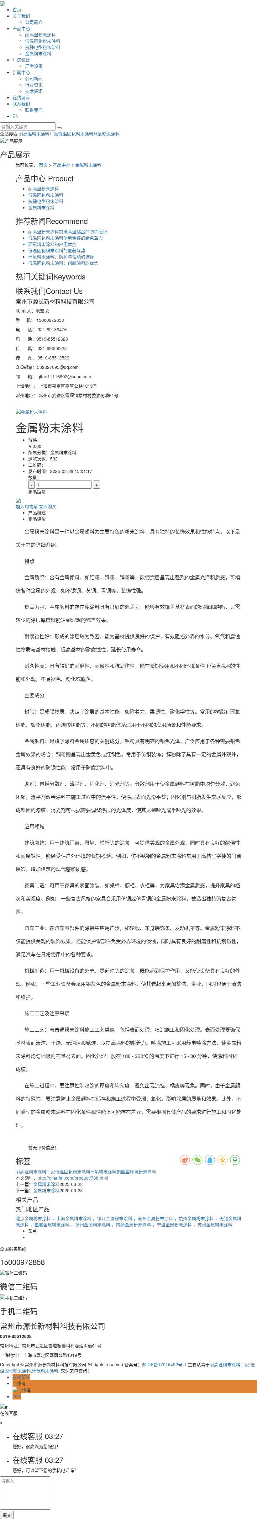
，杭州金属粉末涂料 (194, 1218)
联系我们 (21, 103)
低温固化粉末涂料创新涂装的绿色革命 (65, 238)
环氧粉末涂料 (106, 133)
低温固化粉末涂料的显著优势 (56, 250)
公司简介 (34, 22)
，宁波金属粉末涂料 (172, 1224)
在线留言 (21, 97)
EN (15, 116)
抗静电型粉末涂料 (42, 47)
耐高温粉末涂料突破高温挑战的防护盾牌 (67, 231)
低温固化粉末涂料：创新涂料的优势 (63, 263)
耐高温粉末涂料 (40, 34)
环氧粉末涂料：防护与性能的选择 (61, 256)
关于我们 (21, 16)
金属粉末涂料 (38, 53)
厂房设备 (21, 59)
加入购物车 (27, 506)
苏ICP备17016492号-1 (164, 1364)
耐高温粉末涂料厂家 (38, 133)
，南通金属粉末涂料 (132, 1224)
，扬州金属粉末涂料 (91, 1224)
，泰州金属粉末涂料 (154, 1218)
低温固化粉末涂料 (42, 41)
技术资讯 (34, 91)
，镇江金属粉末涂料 (113, 1218)
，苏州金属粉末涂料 (213, 1224)
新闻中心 (21, 72)
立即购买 (47, 506)
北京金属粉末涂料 (34, 1218)
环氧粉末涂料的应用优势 (52, 244)
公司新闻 (34, 78)
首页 (17, 9)
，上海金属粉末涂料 (72, 1218)
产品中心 (21, 28)
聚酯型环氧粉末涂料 (136, 1171)
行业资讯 (34, 85)
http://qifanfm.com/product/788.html (73, 1178)
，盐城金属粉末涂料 (50, 1224)
